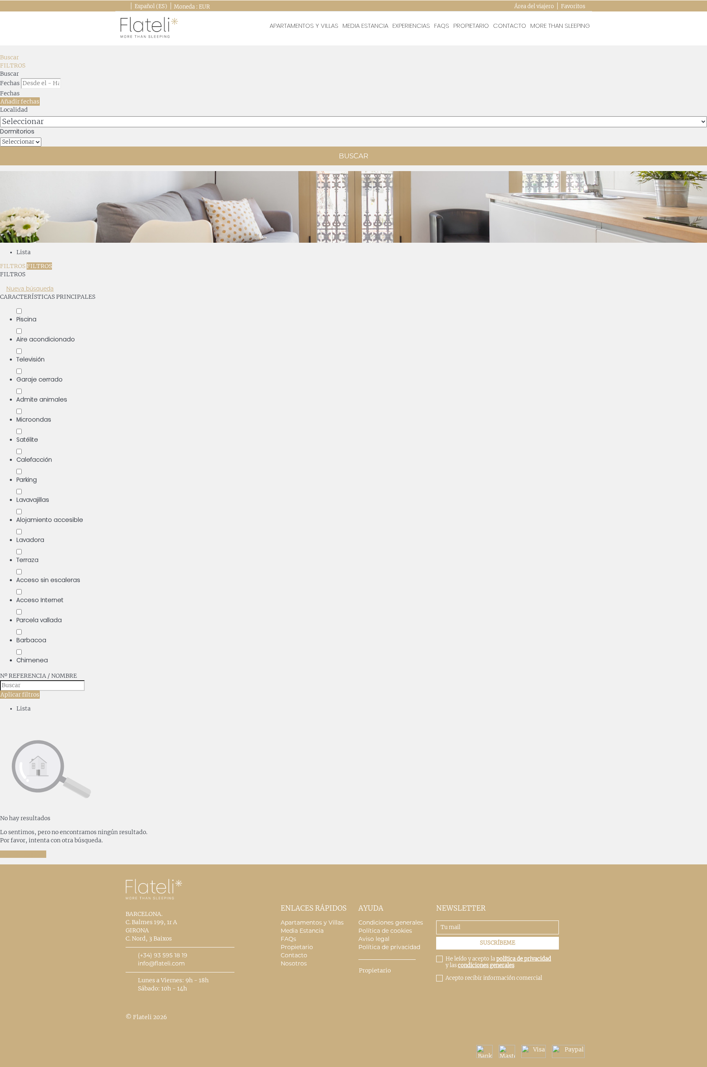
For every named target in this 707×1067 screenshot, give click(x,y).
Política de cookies (385, 930)
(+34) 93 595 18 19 (162, 955)
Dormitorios (17, 131)
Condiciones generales (390, 922)
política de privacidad (523, 958)
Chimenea (32, 660)
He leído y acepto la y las (498, 962)
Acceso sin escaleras (48, 580)
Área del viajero (534, 6)
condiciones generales (486, 965)
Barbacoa (31, 640)
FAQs (441, 25)
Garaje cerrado (39, 379)
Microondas (33, 419)
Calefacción (34, 460)
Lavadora (30, 540)
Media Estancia (365, 25)
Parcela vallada (39, 620)
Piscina (26, 319)
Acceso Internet (39, 600)
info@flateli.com (161, 963)
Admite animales (41, 399)
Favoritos (573, 6)
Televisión (30, 359)
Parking (26, 480)
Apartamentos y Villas (312, 922)
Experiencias (411, 25)
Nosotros (294, 963)
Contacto (509, 25)
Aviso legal (374, 939)
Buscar (9, 57)
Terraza (27, 560)
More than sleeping (560, 25)
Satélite (27, 439)
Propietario (471, 25)
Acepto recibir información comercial (494, 978)
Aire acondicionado (45, 339)
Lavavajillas (32, 500)
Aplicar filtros (19, 694)
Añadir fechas (19, 101)
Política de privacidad (389, 947)
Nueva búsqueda (30, 288)
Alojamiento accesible (49, 520)
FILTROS (12, 65)
